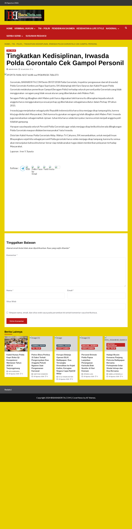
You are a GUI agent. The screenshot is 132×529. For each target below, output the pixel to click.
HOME (9, 28)
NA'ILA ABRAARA (14, 371)
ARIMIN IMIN (13, 69)
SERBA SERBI (13, 36)
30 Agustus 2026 (14, 374)
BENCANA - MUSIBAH (89, 345)
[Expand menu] (34, 29)
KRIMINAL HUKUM (24, 28)
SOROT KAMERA (63, 348)
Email (70, 290)
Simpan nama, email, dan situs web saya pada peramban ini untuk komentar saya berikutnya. (53, 312)
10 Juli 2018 (25, 69)
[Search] (126, 28)
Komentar (12, 255)
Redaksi (8, 389)
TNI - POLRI (11, 50)
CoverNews (77, 397)
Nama (9, 290)
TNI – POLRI (44, 28)
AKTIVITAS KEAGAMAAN (112, 344)
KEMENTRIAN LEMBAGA (15, 345)
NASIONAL (111, 28)
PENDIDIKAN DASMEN (63, 28)
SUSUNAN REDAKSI (36, 36)
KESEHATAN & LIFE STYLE (90, 28)
